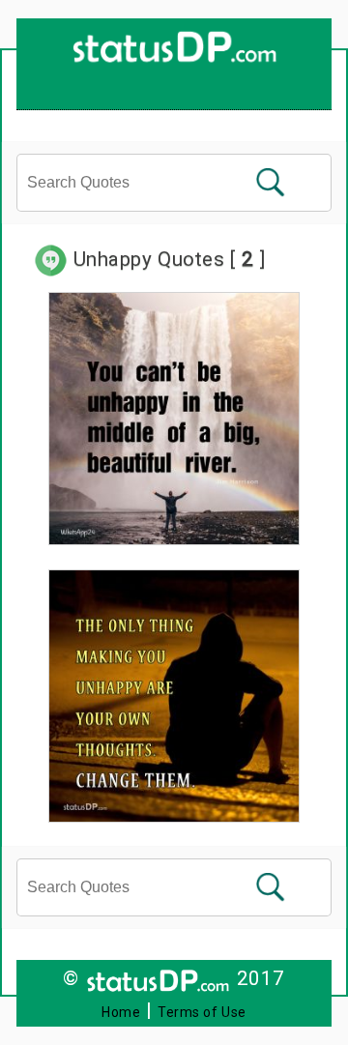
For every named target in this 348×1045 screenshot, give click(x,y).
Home (121, 1012)
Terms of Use (202, 1012)
